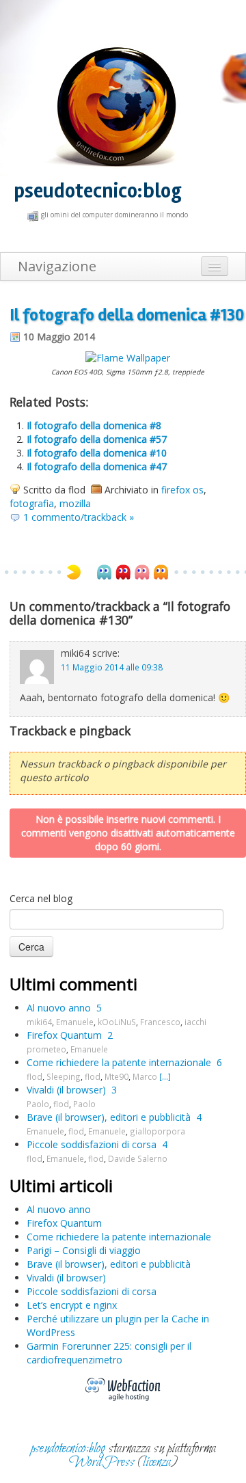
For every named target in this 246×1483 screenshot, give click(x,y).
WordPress (102, 1462)
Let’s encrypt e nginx (72, 1304)
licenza (157, 1462)
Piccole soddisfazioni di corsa (91, 1144)
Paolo (38, 1103)
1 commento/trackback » (78, 517)
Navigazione (57, 266)
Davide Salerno (137, 1158)
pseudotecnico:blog (98, 191)
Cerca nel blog (41, 898)
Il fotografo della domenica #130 (127, 315)
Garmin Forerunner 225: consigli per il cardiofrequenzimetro (109, 1352)
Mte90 (116, 1076)
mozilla (75, 503)
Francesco (160, 1021)
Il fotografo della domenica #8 (94, 425)
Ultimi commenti (73, 983)
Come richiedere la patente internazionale (119, 1062)
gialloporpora (157, 1131)
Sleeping (63, 1076)
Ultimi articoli (61, 1185)
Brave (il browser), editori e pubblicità (109, 1117)
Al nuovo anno (59, 1007)
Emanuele (75, 1021)
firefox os (182, 489)
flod (34, 1076)
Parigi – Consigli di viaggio (84, 1250)
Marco (145, 1076)
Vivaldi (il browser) (66, 1089)
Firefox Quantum (64, 1035)
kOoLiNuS (117, 1021)
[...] (165, 1076)
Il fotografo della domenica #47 (97, 466)
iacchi (195, 1021)
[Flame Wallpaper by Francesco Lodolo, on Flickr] (127, 357)
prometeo (46, 1049)
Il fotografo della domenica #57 (97, 439)
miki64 (39, 1021)
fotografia (32, 503)
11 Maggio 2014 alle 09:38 (112, 667)
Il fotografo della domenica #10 (97, 452)
